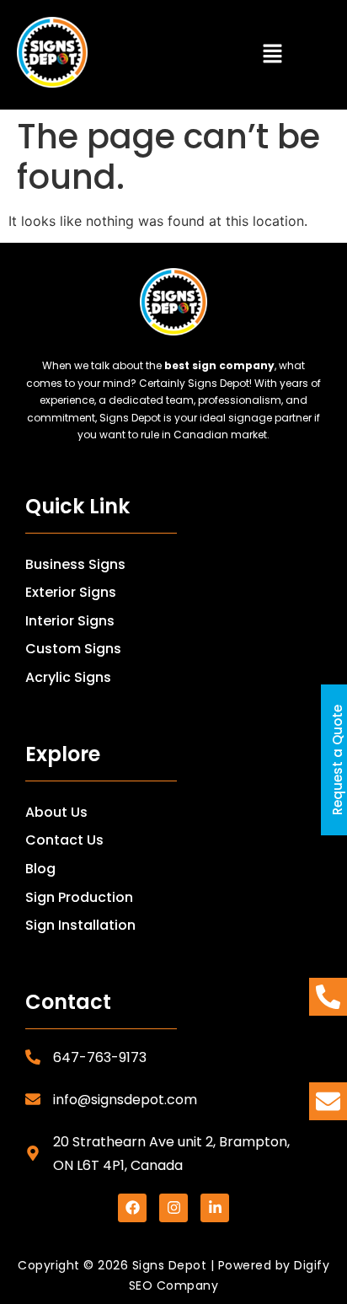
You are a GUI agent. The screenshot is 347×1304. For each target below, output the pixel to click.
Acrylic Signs (68, 677)
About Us (56, 812)
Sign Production (79, 897)
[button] (272, 54)
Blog (40, 868)
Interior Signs (70, 621)
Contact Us (64, 840)
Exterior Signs (70, 592)
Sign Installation (80, 925)
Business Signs (75, 564)
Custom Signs (73, 648)
